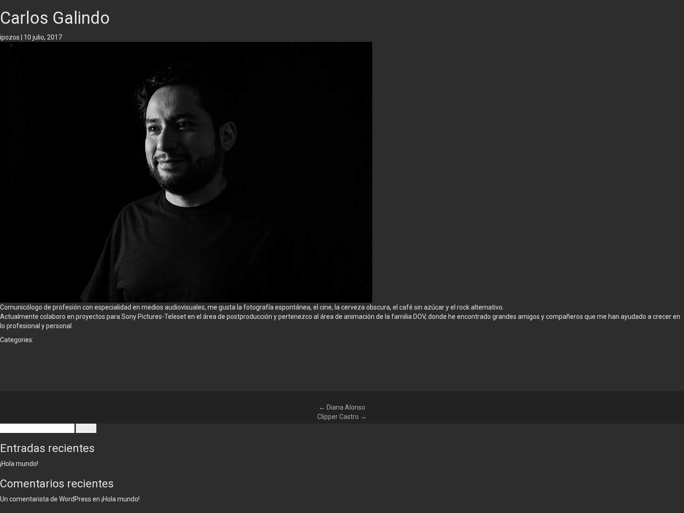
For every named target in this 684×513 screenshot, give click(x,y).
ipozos (10, 37)
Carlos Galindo (55, 18)
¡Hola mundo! (19, 463)
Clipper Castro (342, 416)
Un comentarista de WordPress (45, 499)
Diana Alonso (342, 407)
